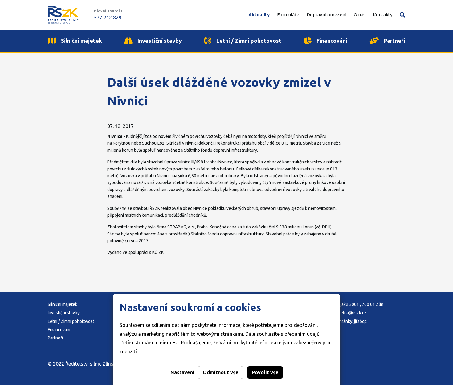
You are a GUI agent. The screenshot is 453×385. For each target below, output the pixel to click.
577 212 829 (107, 17)
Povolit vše (265, 372)
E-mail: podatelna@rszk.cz (341, 312)
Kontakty (382, 14)
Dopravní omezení (326, 14)
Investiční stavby (64, 312)
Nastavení (182, 372)
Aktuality (259, 14)
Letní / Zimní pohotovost (71, 321)
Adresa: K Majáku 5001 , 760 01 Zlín (349, 304)
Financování (59, 329)
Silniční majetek (62, 304)
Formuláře (288, 14)
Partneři (55, 337)
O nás (359, 14)
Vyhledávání (402, 15)
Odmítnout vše (221, 372)
